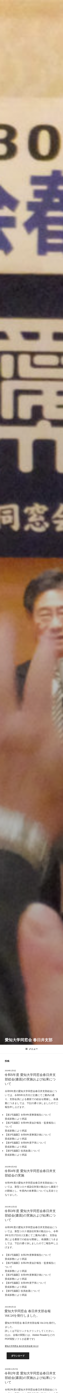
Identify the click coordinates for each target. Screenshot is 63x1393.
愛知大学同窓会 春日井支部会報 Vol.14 (21, 1346)
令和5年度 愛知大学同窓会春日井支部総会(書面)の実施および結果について (30, 1079)
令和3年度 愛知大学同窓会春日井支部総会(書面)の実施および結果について (30, 1215)
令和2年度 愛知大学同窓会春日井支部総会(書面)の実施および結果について (30, 1377)
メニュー (33, 1049)
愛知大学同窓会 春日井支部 (28, 1040)
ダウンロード (18, 1355)
